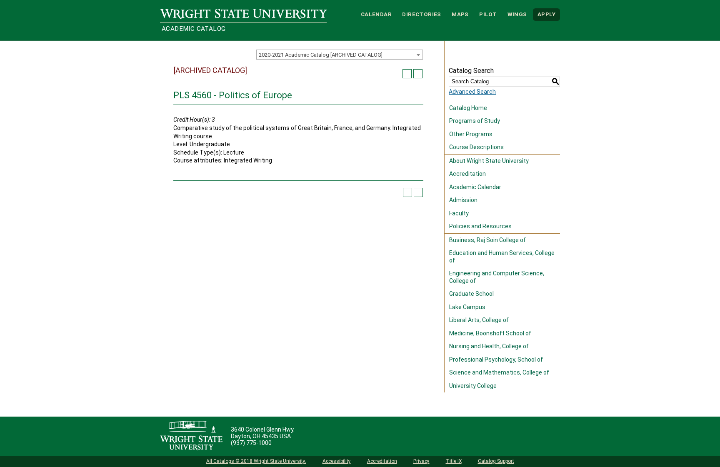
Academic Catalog (193, 28)
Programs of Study (474, 120)
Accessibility (336, 461)
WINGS (517, 14)
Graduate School (471, 293)
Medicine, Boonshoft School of (490, 333)
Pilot (488, 14)
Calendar (376, 14)
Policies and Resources (480, 226)
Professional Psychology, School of (496, 359)
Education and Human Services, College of (502, 257)
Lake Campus (467, 307)
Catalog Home (468, 108)
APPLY (546, 14)
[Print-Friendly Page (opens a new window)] (407, 73)
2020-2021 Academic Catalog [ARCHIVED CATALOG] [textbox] (320, 55)
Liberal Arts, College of (479, 320)
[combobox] (339, 55)
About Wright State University (489, 160)
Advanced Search (472, 91)
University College (473, 385)
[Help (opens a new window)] (417, 73)
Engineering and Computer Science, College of (496, 277)
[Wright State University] (191, 436)
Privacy (421, 461)
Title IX (454, 461)
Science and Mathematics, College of (499, 372)
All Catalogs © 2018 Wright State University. (256, 461)
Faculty (459, 213)
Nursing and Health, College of (489, 346)
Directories (421, 14)
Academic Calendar (475, 187)
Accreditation (467, 173)
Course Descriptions (476, 147)
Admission (463, 200)
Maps (460, 14)
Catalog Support (496, 461)
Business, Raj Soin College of (487, 240)
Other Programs (470, 134)
